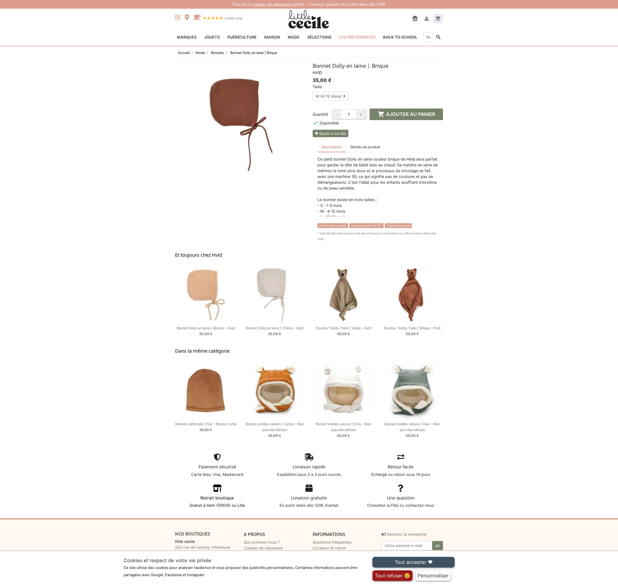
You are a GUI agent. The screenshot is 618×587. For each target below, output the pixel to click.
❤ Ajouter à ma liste (330, 133)
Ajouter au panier (406, 114)
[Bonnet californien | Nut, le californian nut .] (206, 390)
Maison (272, 37)
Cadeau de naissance (263, 548)
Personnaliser (433, 576)
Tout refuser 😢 (392, 576)
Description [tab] (332, 147)
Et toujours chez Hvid (198, 255)
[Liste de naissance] (415, 18)
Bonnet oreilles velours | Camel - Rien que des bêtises (275, 430)
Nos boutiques (192, 534)
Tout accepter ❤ (414, 562)
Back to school (400, 37)
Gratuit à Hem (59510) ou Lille (217, 501)
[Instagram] (178, 17)
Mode (294, 37)
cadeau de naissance (272, 4)
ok (437, 545)
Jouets (212, 37)
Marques (187, 37)
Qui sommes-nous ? (262, 542)
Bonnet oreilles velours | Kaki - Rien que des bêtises (412, 430)
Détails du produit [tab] (365, 147)
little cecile (185, 541)
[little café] (196, 17)
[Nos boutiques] (188, 17)
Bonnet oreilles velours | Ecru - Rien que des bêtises (343, 430)
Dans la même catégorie (202, 351)
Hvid (317, 72)
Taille (317, 86)
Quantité (320, 114)
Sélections (319, 37)
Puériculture (242, 37)
